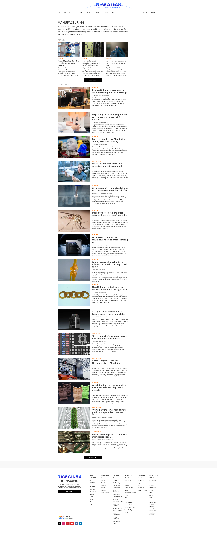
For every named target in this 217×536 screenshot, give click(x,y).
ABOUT (92, 480)
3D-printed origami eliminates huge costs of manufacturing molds (91, 63)
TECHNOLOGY (129, 475)
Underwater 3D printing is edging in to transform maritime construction (110, 189)
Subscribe (69, 491)
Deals (126, 512)
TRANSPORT (97, 12)
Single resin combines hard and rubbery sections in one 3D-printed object (109, 264)
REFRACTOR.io (153, 475)
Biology (151, 485)
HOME (59, 12)
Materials (103, 485)
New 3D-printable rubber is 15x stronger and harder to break (116, 63)
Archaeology (152, 480)
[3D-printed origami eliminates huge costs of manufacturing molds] (93, 49)
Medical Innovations (152, 509)
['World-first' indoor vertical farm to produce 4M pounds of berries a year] (74, 418)
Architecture (104, 478)
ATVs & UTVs (116, 487)
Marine (140, 485)
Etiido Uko (102, 168)
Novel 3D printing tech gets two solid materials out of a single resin (109, 288)
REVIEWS (92, 489)
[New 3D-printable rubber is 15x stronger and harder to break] (117, 49)
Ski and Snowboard (116, 517)
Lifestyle (127, 495)
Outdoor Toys (117, 483)
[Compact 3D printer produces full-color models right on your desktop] (74, 98)
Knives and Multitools (116, 504)
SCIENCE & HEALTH (110, 12)
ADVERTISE (93, 492)
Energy (103, 480)
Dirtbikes (115, 499)
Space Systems (105, 492)
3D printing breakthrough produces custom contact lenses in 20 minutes (109, 117)
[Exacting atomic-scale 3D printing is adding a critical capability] (74, 147)
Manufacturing (96, 161)
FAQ (91, 504)
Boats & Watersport (116, 491)
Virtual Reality (128, 510)
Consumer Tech (129, 483)
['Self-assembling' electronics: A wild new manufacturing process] (74, 344)
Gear (114, 478)
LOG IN (153, 12)
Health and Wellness (152, 513)
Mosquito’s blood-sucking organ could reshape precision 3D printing (109, 214)
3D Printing (61, 58)
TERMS (92, 494)
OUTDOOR (79, 12)
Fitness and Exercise (152, 503)
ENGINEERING (68, 12)
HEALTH (151, 492)
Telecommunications (130, 507)
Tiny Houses (116, 485)
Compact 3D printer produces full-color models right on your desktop (109, 91)
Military (103, 487)
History (126, 490)
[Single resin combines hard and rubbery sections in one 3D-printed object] (74, 270)
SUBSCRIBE (145, 12)
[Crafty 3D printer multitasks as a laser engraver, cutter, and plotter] (74, 319)
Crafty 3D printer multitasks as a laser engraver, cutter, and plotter (109, 312)
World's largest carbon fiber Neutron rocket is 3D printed (106, 361)
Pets (126, 500)
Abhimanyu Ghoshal (104, 95)
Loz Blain (104, 341)
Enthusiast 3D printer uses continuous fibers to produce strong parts (110, 240)
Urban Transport (142, 490)
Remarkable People (130, 505)
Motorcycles (141, 487)
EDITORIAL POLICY (93, 483)
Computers (128, 480)
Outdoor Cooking (117, 508)
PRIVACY (92, 496)
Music (126, 497)
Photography (128, 502)
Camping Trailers (117, 496)
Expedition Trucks (118, 501)
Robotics (103, 490)
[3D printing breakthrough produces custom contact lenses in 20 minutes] (74, 122)
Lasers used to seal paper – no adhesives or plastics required (107, 164)
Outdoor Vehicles (117, 480)
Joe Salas (103, 366)
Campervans (116, 494)
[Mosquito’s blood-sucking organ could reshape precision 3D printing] (74, 221)
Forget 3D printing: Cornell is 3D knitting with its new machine (68, 63)
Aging (150, 495)
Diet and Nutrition (154, 500)
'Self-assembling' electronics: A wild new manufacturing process (109, 337)
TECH (88, 12)
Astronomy (152, 483)
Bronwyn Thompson (107, 417)
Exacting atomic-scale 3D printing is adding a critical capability (109, 140)
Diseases (151, 506)
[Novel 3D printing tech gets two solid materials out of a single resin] (74, 295)
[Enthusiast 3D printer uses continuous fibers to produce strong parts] (74, 245)
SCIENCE (151, 478)
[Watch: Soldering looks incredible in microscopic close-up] (74, 442)
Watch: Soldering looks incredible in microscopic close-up (109, 435)
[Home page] (108, 5)
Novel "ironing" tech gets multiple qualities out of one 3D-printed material (109, 387)
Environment (152, 487)
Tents (114, 523)
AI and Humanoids (130, 478)
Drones (127, 485)
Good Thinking (128, 487)
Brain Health (152, 497)
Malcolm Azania (103, 144)
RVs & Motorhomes (116, 513)
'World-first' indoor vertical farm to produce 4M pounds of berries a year (109, 412)
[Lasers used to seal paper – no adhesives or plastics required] (74, 172)
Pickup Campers (117, 510)
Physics (151, 490)
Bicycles (140, 483)
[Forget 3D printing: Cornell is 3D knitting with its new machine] (69, 49)
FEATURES (92, 487)
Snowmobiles (116, 521)
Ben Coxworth (105, 218)
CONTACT (92, 499)
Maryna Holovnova (103, 122)
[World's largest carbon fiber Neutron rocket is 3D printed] (74, 369)
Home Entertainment (130, 492)
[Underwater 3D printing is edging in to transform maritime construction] (74, 196)
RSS (91, 501)
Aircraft (140, 478)
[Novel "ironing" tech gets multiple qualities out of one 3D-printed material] (74, 393)
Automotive (141, 480)
